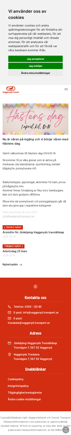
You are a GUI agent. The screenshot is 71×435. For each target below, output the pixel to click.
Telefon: (27, 306)
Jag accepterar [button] (35, 58)
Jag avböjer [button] (35, 65)
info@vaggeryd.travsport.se (18, 216)
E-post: (36, 312)
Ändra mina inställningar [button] (35, 72)
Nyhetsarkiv (10, 264)
